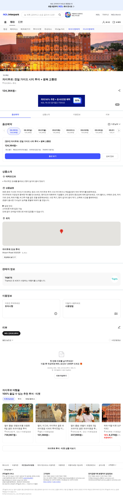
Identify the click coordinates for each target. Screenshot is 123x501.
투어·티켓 (37, 29)
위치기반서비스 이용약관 (46, 465)
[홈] (5, 22)
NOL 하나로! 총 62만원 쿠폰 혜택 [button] (38, 14)
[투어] (12, 22)
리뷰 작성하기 (61, 376)
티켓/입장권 (9, 399)
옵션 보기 (52, 156)
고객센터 (111, 465)
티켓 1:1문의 (57, 482)
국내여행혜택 (88, 29)
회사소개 (5, 465)
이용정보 (76, 114)
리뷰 (107, 114)
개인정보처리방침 (28, 465)
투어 (19, 399)
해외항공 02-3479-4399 (51, 480)
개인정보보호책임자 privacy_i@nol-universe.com (104, 480)
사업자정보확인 (28, 478)
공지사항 (102, 465)
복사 (25, 253)
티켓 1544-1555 (61, 476)
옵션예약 (15, 114)
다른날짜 (114, 124)
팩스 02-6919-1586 (49, 478)
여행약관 (61, 465)
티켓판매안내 (90, 465)
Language (7, 470)
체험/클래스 (30, 399)
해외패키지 (25, 29)
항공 (5, 29)
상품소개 (46, 114)
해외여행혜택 (74, 29)
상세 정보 (110, 156)
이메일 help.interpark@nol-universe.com (71, 478)
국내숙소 (48, 29)
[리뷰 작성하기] (119, 327)
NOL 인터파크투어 (11, 333)
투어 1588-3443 (48, 476)
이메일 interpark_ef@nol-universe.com (101, 478)
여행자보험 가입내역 (75, 465)
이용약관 (15, 465)
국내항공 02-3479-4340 (69, 480)
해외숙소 (14, 29)
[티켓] (20, 22)
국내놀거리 (59, 29)
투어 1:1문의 (47, 482)
